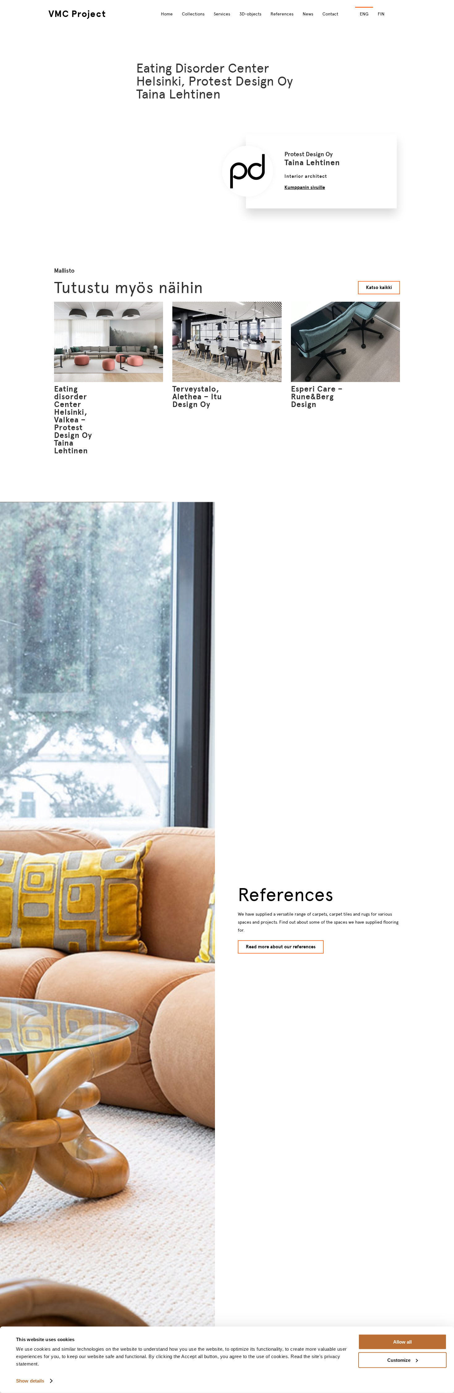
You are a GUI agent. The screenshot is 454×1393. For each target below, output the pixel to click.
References (282, 13)
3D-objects (250, 13)
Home (167, 13)
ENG (364, 13)
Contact (330, 13)
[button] (400, 14)
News (308, 13)
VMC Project (77, 13)
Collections (193, 13)
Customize (398, 1359)
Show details (30, 1380)
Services (222, 13)
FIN (381, 13)
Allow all (402, 1342)
